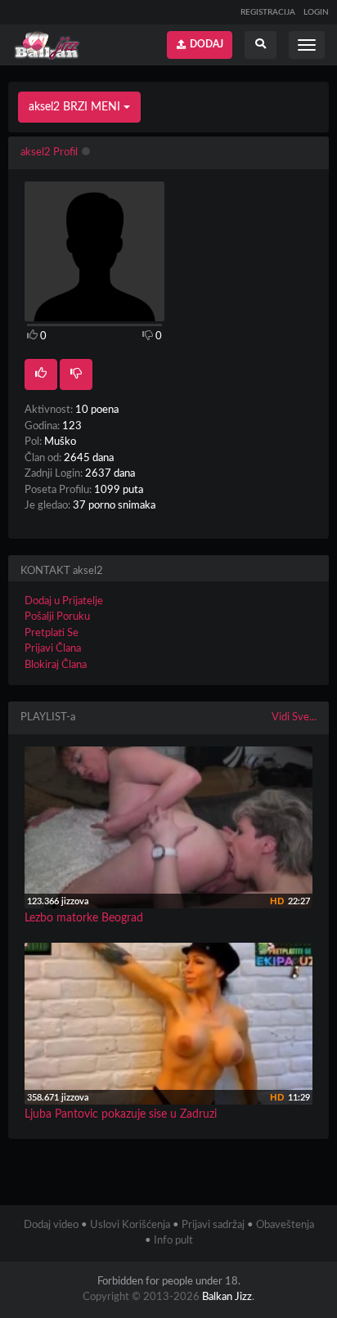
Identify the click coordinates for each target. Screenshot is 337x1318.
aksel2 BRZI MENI (76, 107)
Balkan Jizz (227, 1297)
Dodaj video (51, 1225)
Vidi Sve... (294, 717)
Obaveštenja (285, 1225)
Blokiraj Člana (56, 665)
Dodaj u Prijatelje (64, 601)
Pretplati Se (52, 633)
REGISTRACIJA (267, 12)
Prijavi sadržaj (213, 1225)
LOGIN (316, 12)
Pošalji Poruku (57, 617)
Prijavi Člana (53, 648)
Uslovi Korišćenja (130, 1225)
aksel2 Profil (49, 152)
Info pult (173, 1240)
